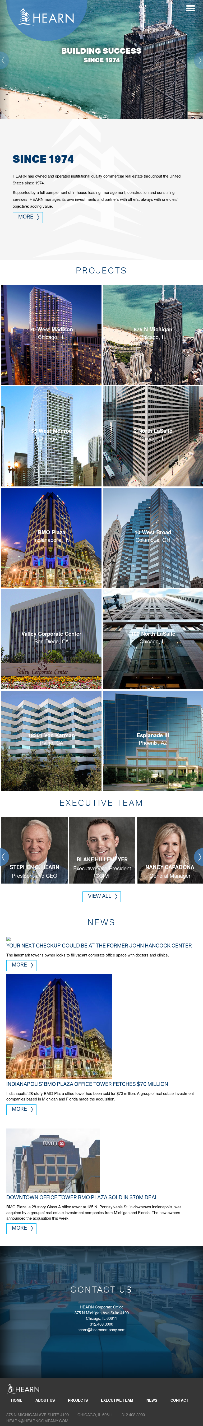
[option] (34, 851)
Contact (179, 1400)
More (25, 217)
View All (99, 896)
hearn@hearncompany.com (101, 1329)
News (151, 1400)
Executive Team (117, 1400)
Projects (78, 1400)
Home (16, 1400)
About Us (45, 1400)
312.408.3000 (133, 1414)
